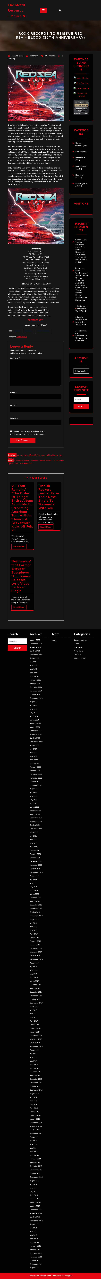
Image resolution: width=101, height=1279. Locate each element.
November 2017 (36, 996)
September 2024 (36, 698)
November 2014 (36, 1126)
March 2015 (34, 1112)
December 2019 (36, 905)
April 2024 (34, 716)
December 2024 (36, 687)
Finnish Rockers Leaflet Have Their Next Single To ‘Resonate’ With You (48, 497)
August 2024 (34, 702)
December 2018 (36, 948)
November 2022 (36, 778)
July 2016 (33, 1054)
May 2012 (33, 1235)
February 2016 (35, 1072)
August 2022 (34, 789)
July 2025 (33, 662)
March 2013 (34, 1199)
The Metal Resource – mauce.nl (17, 10)
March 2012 (34, 1242)
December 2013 (36, 1166)
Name (13, 392)
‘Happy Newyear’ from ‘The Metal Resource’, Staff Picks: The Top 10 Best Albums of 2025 (81, 252)
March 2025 (34, 676)
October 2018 (35, 956)
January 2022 (35, 814)
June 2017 (33, 1014)
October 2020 (35, 869)
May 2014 (33, 1148)
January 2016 (35, 1075)
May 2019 (33, 930)
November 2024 (36, 691)
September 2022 (36, 785)
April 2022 (34, 803)
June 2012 (33, 1231)
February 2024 (35, 723)
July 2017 (33, 1010)
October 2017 (35, 999)
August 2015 (34, 1094)
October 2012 (35, 1217)
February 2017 (35, 1028)
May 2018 (33, 974)
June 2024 (33, 709)
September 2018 (36, 959)
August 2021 (34, 832)
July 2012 (33, 1228)
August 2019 (34, 919)
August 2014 (34, 1137)
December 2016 (36, 1035)
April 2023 (34, 760)
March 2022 (34, 807)
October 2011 (35, 1260)
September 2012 (36, 1221)
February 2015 (35, 1115)
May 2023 (33, 756)
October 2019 (35, 912)
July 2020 (33, 880)
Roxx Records (44, 331)
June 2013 (33, 1188)
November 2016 (36, 1039)
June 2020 (33, 883)
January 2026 (35, 640)
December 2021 (36, 818)
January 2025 (35, 684)
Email (13, 405)
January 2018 (35, 988)
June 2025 (33, 665)
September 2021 (36, 829)
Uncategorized (79, 658)
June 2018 (33, 970)
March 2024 (34, 720)
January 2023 (35, 771)
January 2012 (35, 1250)
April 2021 (34, 847)
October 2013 (35, 1173)
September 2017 (36, 1003)
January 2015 (35, 1119)
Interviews (80, 157)
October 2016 (35, 1043)
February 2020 (35, 898)
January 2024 (35, 727)
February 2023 (35, 767)
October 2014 (35, 1130)
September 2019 (36, 916)
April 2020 (34, 890)
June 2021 (33, 840)
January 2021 (35, 858)
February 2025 (35, 680)
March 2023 (34, 763)
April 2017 (34, 1021)
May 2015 (33, 1104)
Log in (54, 640)
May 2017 (33, 1017)
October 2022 (35, 781)
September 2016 (36, 1046)
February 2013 (35, 1202)
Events (78, 151)
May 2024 (33, 713)
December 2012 (36, 1210)
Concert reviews (79, 144)
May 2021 (33, 843)
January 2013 (35, 1206)
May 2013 (33, 1192)
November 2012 (36, 1213)
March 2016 (34, 1068)
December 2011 (36, 1253)
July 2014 (33, 1141)
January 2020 (35, 901)
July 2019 (33, 923)
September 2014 (36, 1133)
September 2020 (36, 872)
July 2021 (33, 836)
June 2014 (33, 1144)
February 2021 (35, 854)
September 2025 (36, 655)
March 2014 (34, 1155)
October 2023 (35, 738)
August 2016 (34, 1050)
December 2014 (36, 1123)
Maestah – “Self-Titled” (81, 309)
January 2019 (35, 945)
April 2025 (34, 673)
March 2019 (34, 938)
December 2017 (36, 992)
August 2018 (34, 963)
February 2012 (35, 1246)
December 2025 (36, 644)
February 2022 (35, 811)
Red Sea (28, 331)
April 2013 (34, 1195)
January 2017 (35, 1032)
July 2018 (33, 967)
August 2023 (34, 745)
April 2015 (34, 1108)
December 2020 (36, 861)
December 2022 (36, 774)
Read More (19, 546)
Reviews (79, 175)
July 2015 (33, 1097)
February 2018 (35, 985)
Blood (17, 331)
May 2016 (33, 1061)
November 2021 (36, 821)
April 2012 (34, 1239)
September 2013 (36, 1177)
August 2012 (34, 1224)
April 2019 (34, 934)
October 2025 (35, 651)
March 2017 (34, 1025)
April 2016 (34, 1064)
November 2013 (36, 1170)
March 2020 (34, 894)
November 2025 (36, 647)
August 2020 (34, 876)
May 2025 (33, 669)
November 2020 (36, 865)
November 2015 (36, 1083)
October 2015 (35, 1086)
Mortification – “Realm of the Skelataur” (81, 338)
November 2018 (36, 952)
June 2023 (33, 752)
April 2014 (34, 1152)
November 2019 (36, 909)
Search (81, 406)
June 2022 (33, 796)
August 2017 (34, 1006)
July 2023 (33, 749)
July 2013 (33, 1184)
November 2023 (36, 734)
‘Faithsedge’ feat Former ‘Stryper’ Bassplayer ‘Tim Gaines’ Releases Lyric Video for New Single (21, 576)
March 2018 (34, 981)
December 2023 (36, 731)
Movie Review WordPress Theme (43, 1276)
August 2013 (34, 1181)
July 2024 (33, 705)
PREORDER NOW (35, 320)
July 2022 (33, 792)
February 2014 (35, 1159)
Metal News (22, 337)
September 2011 (36, 1264)
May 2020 (33, 887)
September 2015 (36, 1090)
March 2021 (34, 850)
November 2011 (36, 1257)
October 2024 (35, 694)
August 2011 (34, 1268)
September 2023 (36, 742)
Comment (15, 358)
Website (14, 418)
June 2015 (33, 1101)
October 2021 (35, 825)
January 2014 (35, 1163)
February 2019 (35, 941)
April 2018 (34, 977)
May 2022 (33, 800)
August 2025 (34, 658)
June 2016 (33, 1057)
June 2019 (33, 927)
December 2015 (36, 1079)
